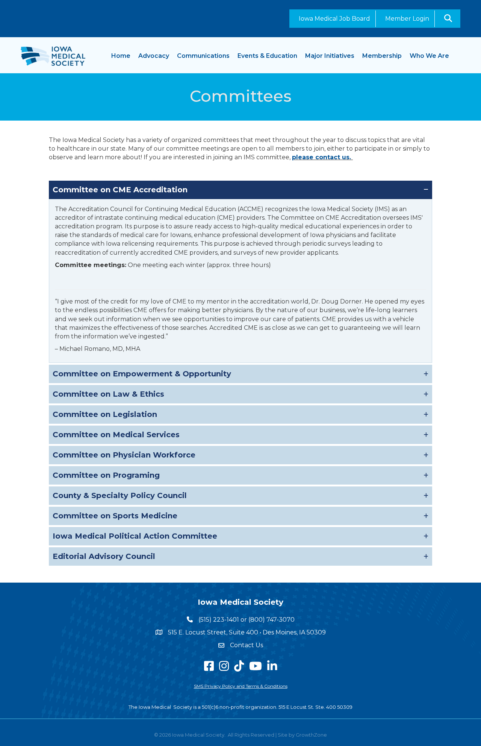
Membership (382, 55)
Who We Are (429, 55)
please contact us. (322, 157)
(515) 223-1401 (218, 619)
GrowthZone (311, 735)
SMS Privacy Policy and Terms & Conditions (240, 686)
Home (120, 55)
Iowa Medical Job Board (334, 18)
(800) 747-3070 (271, 619)
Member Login (407, 18)
